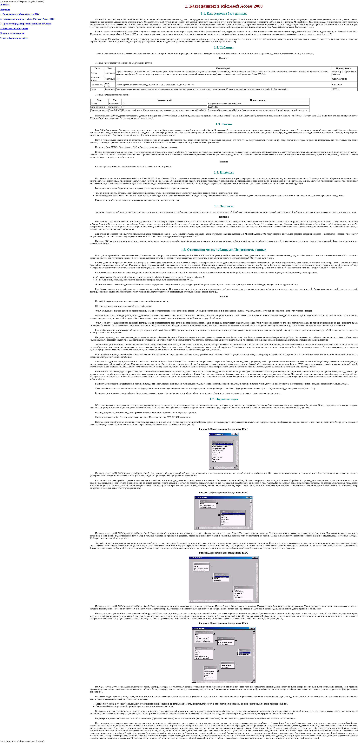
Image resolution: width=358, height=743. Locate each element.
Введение (5, 9)
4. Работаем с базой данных (14, 28)
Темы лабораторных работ (14, 38)
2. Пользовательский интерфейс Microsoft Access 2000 (27, 19)
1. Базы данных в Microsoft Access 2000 (19, 14)
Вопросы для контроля (12, 33)
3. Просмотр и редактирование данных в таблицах (25, 24)
